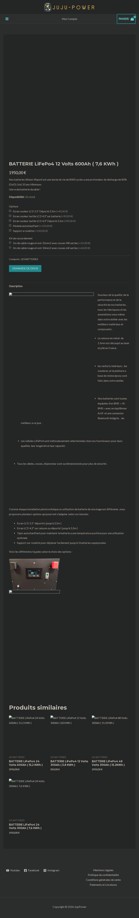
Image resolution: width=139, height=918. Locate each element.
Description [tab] (16, 286)
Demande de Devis (25, 268)
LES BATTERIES (29, 259)
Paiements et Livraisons (103, 884)
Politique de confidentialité (103, 874)
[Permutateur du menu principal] (7, 18)
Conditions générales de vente (103, 879)
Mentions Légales (103, 870)
